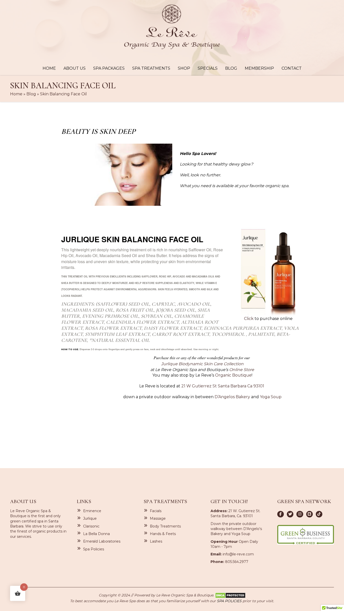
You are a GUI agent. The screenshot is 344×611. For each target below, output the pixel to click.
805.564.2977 (236, 561)
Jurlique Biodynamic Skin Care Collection (202, 363)
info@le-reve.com (238, 554)
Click (249, 318)
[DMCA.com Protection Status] (230, 595)
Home (16, 94)
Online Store (241, 369)
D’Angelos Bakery (232, 396)
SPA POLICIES (229, 601)
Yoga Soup (271, 396)
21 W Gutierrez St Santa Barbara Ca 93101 (222, 386)
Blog (31, 94)
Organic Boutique (233, 375)
